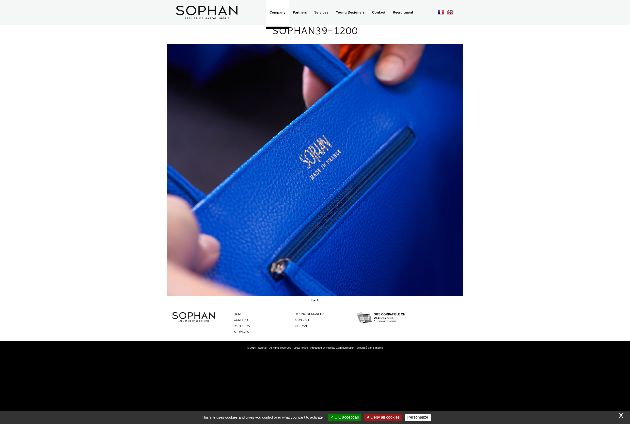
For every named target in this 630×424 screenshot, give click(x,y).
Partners (242, 326)
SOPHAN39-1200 (315, 30)
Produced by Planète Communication (332, 347)
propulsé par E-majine (370, 347)
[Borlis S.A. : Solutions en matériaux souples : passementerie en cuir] (206, 12)
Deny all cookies (385, 417)
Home (238, 314)
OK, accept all (346, 417)
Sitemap (301, 326)
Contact (302, 320)
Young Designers (309, 314)
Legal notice (301, 347)
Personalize (417, 417)
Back (315, 300)
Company (241, 320)
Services (241, 332)
